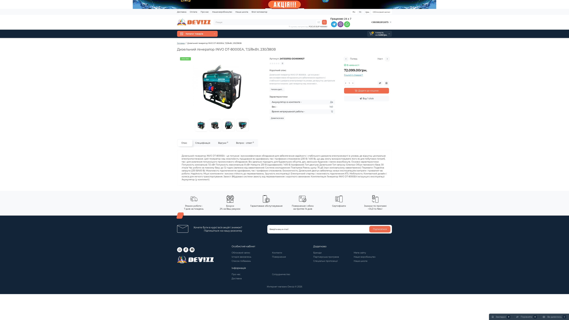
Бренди (317, 252)
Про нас (205, 12)
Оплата (193, 12)
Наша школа (241, 12)
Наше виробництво (222, 12)
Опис (184, 143)
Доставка (181, 12)
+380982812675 (380, 22)
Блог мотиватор (259, 12)
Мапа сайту (360, 252)
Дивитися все (277, 118)
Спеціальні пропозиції (325, 261)
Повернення (279, 257)
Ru (354, 12)
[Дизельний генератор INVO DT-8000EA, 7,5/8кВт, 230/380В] (221, 86)
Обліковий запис (381, 12)
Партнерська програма (326, 257)
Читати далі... (277, 89)
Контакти (277, 252)
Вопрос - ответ (245, 142)
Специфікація (202, 143)
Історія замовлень (241, 257)
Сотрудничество (281, 274)
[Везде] (318, 22)
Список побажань (241, 261)
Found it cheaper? (353, 75)
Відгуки (223, 142)
